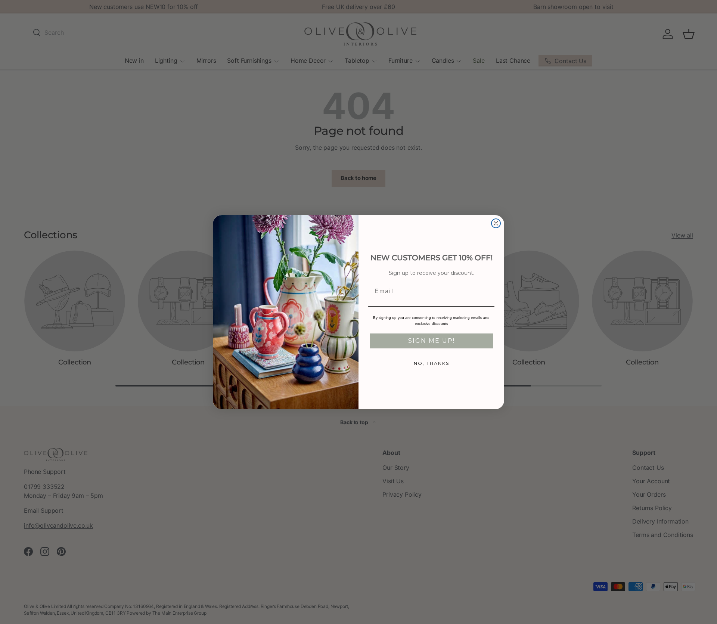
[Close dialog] (495, 223)
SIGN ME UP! (431, 340)
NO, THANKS (431, 363)
